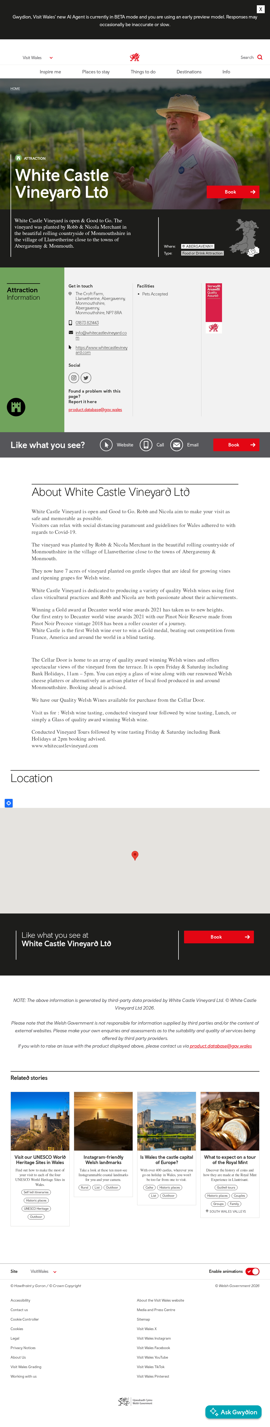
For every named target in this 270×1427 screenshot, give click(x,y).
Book (230, 192)
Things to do (143, 71)
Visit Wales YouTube (152, 1357)
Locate (9, 803)
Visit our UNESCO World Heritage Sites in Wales (40, 1159)
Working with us (24, 1376)
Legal (15, 1338)
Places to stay (96, 71)
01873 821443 (87, 322)
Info (226, 71)
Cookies (17, 1329)
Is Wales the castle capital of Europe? (166, 1159)
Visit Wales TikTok (151, 1367)
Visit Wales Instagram (154, 1338)
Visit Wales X (147, 1329)
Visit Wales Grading (26, 1367)
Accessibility (20, 1300)
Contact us (19, 1310)
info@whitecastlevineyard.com (101, 335)
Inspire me (50, 71)
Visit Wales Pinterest (153, 1376)
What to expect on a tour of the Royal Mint (230, 1159)
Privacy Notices (23, 1348)
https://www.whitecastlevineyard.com (101, 350)
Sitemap (143, 1319)
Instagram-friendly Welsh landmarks (103, 1159)
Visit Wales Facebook (153, 1348)
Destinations (189, 71)
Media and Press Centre (156, 1310)
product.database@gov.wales (95, 409)
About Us (18, 1357)
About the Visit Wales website (160, 1300)
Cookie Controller (25, 1319)
